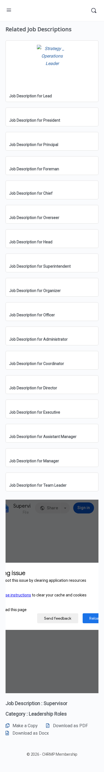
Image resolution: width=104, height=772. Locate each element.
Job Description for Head (30, 242)
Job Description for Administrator (38, 339)
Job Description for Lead (30, 96)
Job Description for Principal (33, 144)
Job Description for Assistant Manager (43, 436)
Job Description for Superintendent (40, 266)
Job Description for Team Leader (38, 485)
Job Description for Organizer (35, 290)
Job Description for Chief (31, 193)
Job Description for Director (33, 388)
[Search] (93, 10)
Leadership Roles (48, 714)
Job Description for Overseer (34, 217)
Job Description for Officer (32, 315)
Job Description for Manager (34, 461)
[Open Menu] (9, 10)
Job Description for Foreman (34, 169)
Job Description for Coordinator (36, 363)
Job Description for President (34, 120)
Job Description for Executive (34, 412)
